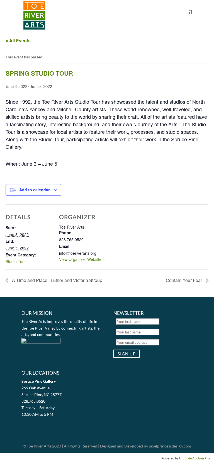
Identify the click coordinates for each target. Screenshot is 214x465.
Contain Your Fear (184, 280)
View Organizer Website (80, 259)
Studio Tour (16, 261)
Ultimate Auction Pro (194, 458)
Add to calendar (34, 189)
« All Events (18, 40)
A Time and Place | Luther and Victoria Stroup (56, 280)
